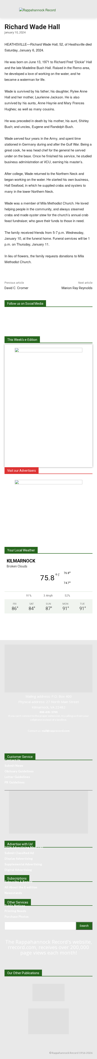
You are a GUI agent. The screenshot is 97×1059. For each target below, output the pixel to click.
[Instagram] (48, 315)
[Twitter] (67, 315)
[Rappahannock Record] (48, 11)
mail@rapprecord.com (55, 730)
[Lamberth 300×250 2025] (48, 483)
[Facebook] (30, 315)
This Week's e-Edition (22, 339)
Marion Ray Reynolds (77, 288)
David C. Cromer (16, 288)
